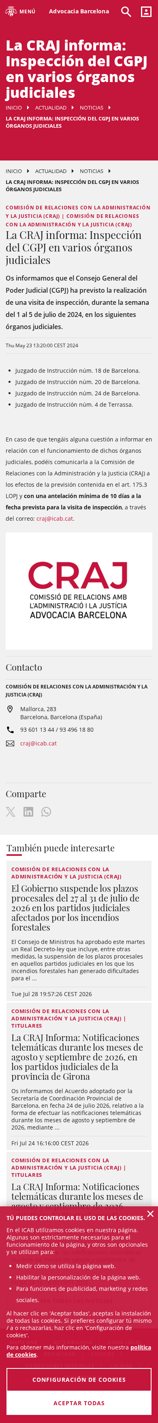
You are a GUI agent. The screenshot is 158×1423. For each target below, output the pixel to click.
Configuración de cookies (79, 1379)
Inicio (14, 107)
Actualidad (50, 107)
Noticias (91, 107)
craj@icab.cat (54, 518)
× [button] (150, 1213)
